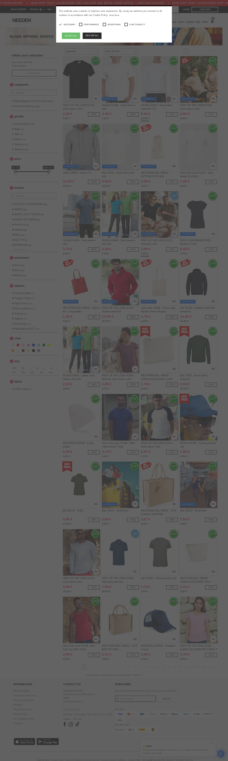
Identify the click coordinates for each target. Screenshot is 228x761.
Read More (114, 15)
